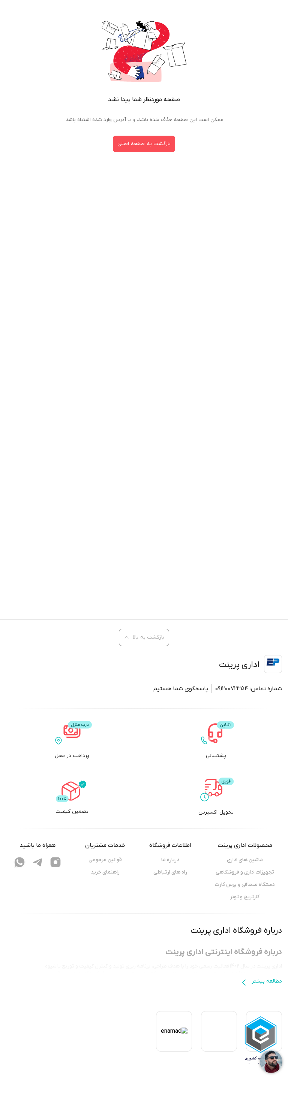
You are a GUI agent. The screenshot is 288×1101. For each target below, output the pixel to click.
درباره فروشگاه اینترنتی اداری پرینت (223, 952)
